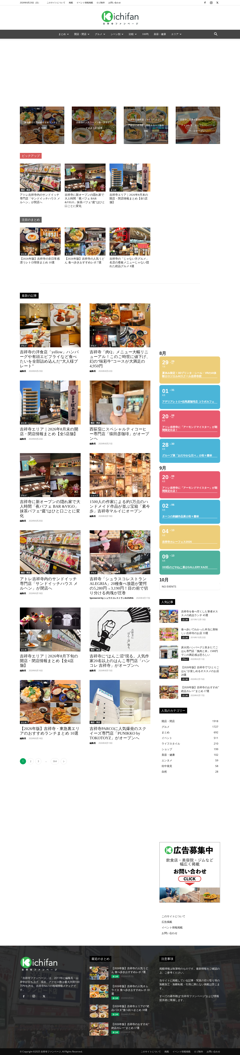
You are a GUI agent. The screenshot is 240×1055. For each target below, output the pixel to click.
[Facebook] (205, 2)
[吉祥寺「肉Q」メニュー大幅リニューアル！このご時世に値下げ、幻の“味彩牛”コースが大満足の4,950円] (120, 325)
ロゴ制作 (101, 2)
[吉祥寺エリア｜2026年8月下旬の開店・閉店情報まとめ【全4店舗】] (50, 629)
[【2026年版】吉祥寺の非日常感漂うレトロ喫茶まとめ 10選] (40, 241)
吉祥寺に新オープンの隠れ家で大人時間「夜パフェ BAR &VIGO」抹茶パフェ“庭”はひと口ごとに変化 (50, 508)
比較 (131, 34)
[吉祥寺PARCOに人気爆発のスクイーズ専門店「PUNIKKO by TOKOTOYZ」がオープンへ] (120, 702)
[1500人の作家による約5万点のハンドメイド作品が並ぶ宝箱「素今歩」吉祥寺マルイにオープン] (120, 475)
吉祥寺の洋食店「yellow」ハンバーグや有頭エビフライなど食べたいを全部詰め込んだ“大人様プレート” (49, 359)
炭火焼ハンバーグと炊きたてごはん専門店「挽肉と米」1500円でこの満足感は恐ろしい (199, 651)
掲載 (71, 2)
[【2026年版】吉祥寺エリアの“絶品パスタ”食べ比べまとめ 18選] (99, 1011)
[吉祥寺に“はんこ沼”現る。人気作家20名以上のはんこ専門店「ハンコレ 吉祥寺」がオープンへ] (120, 629)
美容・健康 (160, 34)
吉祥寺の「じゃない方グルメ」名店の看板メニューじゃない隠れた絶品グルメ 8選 (129, 262)
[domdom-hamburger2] (198, 125)
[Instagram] (211, 2)
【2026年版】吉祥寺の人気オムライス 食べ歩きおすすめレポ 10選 (130, 990)
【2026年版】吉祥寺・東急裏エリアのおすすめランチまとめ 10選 (50, 731)
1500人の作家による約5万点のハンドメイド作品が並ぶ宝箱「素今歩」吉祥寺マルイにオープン (120, 506)
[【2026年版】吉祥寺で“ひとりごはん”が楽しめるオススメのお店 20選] (168, 672)
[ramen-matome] (94, 125)
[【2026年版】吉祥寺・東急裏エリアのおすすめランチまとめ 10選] (50, 702)
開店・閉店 (80, 34)
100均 (145, 34)
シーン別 (115, 34)
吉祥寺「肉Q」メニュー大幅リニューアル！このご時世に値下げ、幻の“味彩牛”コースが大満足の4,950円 (120, 359)
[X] (217, 2)
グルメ (98, 34)
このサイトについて (56, 2)
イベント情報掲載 (84, 2)
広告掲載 (167, 922)
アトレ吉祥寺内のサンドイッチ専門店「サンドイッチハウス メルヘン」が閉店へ (40, 198)
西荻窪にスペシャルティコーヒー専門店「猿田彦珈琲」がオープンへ (119, 434)
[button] (215, 34)
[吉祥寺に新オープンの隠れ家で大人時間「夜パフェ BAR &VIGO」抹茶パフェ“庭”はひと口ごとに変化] (85, 178)
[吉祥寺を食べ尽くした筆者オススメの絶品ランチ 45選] (168, 616)
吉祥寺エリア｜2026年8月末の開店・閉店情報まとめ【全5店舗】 (129, 198)
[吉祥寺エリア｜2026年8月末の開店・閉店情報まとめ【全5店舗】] (130, 178)
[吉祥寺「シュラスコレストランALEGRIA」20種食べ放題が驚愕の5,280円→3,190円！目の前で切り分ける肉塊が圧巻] (120, 552)
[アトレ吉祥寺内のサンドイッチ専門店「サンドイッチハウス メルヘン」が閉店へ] (40, 178)
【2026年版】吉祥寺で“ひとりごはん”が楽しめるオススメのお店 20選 (200, 671)
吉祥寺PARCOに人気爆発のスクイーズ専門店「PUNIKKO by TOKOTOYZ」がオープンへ (118, 733)
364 (55, 761)
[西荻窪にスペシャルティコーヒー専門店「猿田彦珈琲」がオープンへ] (120, 403)
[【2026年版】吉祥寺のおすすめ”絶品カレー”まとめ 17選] (168, 692)
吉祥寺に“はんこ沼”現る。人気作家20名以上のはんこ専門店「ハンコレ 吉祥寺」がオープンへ (120, 661)
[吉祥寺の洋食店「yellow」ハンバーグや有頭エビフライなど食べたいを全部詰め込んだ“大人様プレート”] (50, 325)
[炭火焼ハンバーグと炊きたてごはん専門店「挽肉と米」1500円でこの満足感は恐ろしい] (168, 652)
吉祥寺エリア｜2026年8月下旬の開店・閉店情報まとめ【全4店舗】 (49, 661)
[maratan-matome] (146, 125)
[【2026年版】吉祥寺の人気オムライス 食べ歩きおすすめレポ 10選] (99, 991)
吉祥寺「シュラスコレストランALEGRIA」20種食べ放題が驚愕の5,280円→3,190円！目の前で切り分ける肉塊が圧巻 (119, 586)
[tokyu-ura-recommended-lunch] (42, 125)
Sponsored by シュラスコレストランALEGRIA (112, 597)
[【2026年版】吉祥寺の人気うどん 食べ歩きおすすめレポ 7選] (85, 241)
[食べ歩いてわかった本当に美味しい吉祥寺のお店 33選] (168, 634)
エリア (174, 34)
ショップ (94, 495)
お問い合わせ (114, 2)
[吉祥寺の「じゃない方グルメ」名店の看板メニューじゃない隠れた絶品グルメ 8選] (130, 241)
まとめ (62, 34)
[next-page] (64, 761)
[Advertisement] (120, 67)
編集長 (23, 371)
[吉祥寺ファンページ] (120, 18)
